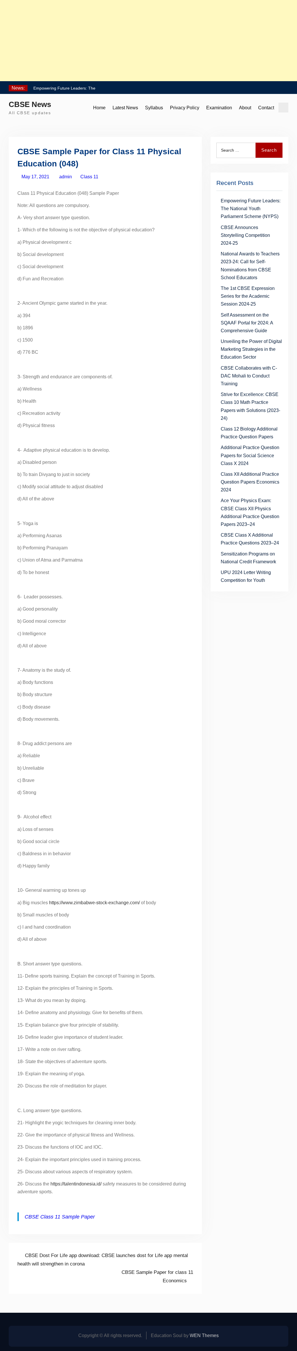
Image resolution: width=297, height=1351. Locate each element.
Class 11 (89, 176)
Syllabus (154, 107)
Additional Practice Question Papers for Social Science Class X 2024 (250, 455)
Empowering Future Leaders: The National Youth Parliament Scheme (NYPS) (250, 208)
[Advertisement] (148, 40)
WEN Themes (204, 1335)
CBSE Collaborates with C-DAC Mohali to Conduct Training (249, 376)
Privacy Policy (184, 107)
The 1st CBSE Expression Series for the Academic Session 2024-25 (248, 296)
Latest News (125, 107)
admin (65, 176)
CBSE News (30, 104)
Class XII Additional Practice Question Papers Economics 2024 (250, 482)
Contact (266, 107)
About (245, 107)
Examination (219, 107)
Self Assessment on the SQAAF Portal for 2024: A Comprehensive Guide (247, 323)
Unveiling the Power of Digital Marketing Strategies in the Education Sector (251, 349)
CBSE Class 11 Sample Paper (60, 1217)
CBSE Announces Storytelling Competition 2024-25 (245, 235)
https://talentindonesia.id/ (76, 1183)
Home (99, 107)
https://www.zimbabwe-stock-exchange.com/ (94, 902)
